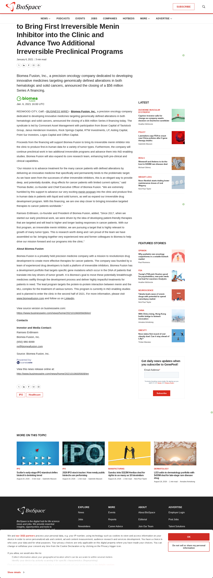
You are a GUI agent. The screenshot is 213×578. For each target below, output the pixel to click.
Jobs (94, 18)
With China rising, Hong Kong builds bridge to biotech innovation (152, 316)
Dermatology (161, 469)
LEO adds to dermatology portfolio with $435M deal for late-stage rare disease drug (174, 475)
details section (106, 564)
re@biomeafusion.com (30, 346)
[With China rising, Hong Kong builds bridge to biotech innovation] (178, 315)
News (44, 18)
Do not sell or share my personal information (188, 546)
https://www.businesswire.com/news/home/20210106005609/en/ (54, 313)
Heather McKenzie (145, 124)
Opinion (142, 251)
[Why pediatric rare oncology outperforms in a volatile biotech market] (178, 256)
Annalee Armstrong (145, 322)
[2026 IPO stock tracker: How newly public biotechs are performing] (83, 453)
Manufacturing (116, 469)
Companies (110, 18)
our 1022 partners (25, 535)
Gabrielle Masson (145, 144)
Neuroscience (145, 290)
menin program (87, 191)
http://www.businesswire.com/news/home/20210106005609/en (53, 373)
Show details (14, 572)
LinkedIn (69, 298)
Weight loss (145, 177)
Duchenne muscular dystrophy (149, 111)
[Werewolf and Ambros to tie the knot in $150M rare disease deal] (178, 163)
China (141, 310)
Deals (141, 158)
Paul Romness (144, 262)
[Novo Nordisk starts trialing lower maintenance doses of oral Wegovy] (178, 182)
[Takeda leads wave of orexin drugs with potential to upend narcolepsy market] (178, 295)
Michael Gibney (144, 167)
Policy (141, 132)
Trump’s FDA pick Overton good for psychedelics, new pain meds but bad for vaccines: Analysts (153, 276)
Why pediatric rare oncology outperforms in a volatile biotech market (153, 256)
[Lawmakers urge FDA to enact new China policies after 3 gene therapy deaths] (178, 137)
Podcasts (63, 18)
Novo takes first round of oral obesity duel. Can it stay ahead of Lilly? (153, 336)
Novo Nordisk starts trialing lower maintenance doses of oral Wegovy (153, 183)
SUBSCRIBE (184, 7)
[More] (49, 18)
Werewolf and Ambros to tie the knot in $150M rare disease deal (153, 162)
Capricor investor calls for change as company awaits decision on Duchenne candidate (153, 118)
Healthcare (35, 395)
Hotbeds (128, 18)
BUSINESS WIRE (57, 111)
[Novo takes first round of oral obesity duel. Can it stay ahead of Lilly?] (178, 335)
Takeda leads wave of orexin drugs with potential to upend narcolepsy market (152, 296)
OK (189, 537)
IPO (21, 395)
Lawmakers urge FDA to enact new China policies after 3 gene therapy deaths (152, 138)
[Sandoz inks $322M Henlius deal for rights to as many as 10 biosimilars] (129, 453)
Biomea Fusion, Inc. (83, 111)
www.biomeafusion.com (30, 298)
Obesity (142, 330)
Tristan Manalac (144, 342)
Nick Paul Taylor (144, 189)
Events (80, 18)
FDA (140, 270)
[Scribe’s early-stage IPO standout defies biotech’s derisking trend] (38, 453)
